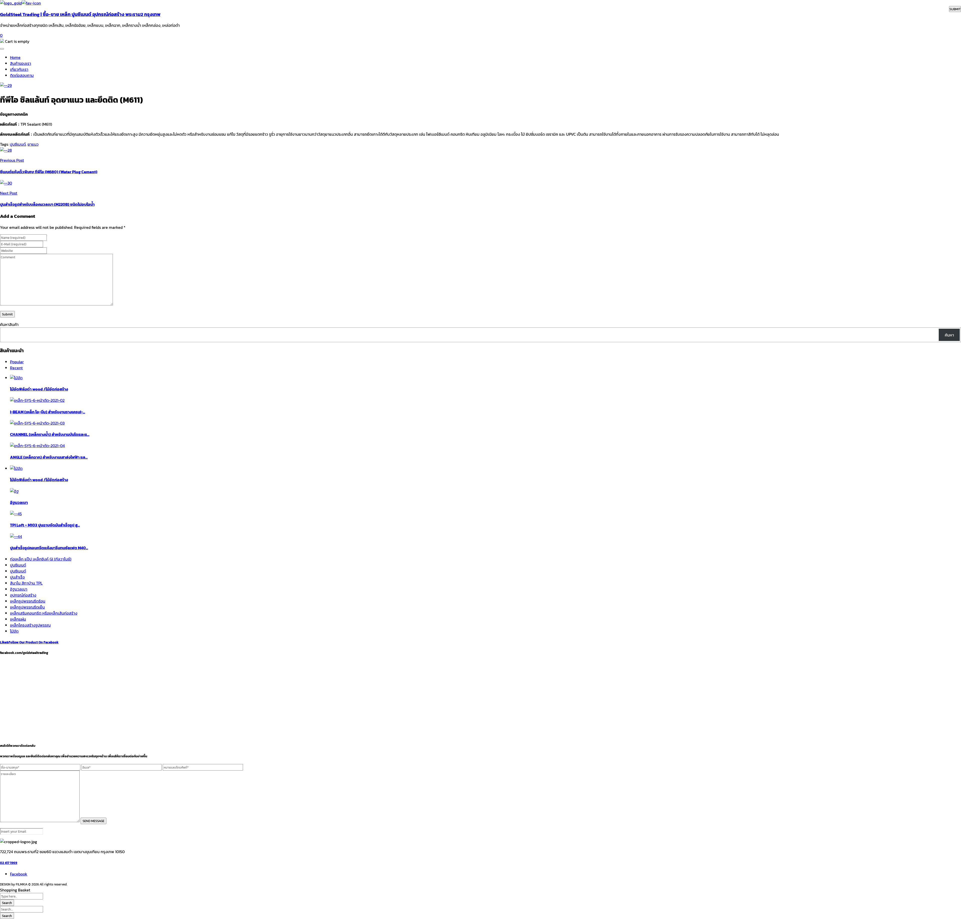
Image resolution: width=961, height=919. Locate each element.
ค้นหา (949, 335)
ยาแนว (33, 144)
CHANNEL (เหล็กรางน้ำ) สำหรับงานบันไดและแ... (49, 434)
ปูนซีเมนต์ (18, 144)
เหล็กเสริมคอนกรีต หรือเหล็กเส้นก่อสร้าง (43, 613)
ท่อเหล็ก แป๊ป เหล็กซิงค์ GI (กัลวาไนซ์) (40, 559)
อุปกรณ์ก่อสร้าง (23, 595)
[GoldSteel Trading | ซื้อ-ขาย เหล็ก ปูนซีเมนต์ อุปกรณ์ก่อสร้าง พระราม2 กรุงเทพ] (11, 3)
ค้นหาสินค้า (9, 324)
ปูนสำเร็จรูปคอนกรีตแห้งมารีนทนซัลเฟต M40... (49, 548)
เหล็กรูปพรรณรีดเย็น (27, 607)
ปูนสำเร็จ (17, 577)
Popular (17, 362)
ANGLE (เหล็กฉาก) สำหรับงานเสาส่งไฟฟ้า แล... (49, 457)
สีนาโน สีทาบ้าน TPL (26, 583)
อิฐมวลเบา (19, 502)
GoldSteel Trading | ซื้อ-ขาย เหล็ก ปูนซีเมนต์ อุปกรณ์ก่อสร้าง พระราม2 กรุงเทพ (80, 14)
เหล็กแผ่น (18, 619)
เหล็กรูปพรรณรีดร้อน (27, 601)
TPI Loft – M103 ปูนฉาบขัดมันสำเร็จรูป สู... (45, 525)
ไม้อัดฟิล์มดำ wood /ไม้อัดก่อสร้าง (39, 389)
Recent (16, 368)
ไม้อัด (14, 631)
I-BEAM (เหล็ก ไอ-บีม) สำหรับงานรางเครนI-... (47, 412)
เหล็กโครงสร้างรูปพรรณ (30, 625)
